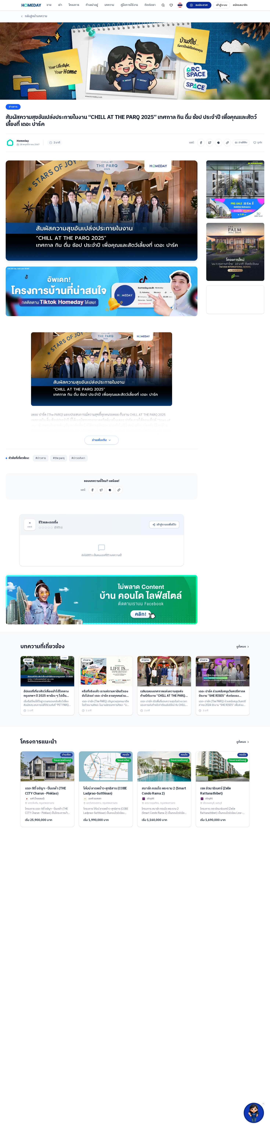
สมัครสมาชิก (240, 5)
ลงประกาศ (201, 5)
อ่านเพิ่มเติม (99, 440)
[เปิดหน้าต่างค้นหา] (163, 5)
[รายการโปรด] (171, 5)
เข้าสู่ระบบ (221, 5)
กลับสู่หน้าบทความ (36, 16)
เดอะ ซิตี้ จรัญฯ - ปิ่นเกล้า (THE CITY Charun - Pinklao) (45, 791)
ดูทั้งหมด (241, 647)
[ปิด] (263, 1103)
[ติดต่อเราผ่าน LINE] (254, 1113)
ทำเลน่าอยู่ (92, 5)
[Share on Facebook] (201, 142)
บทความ (109, 5)
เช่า (60, 5)
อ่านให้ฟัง (243, 142)
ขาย (49, 5)
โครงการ (74, 5)
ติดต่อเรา (150, 5)
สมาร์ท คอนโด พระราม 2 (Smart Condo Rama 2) (164, 791)
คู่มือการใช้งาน (129, 5)
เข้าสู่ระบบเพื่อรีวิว (166, 524)
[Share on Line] (218, 142)
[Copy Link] (227, 142)
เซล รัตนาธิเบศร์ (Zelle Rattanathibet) (215, 791)
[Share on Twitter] (209, 142)
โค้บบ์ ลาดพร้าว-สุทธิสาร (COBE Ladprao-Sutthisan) (105, 791)
